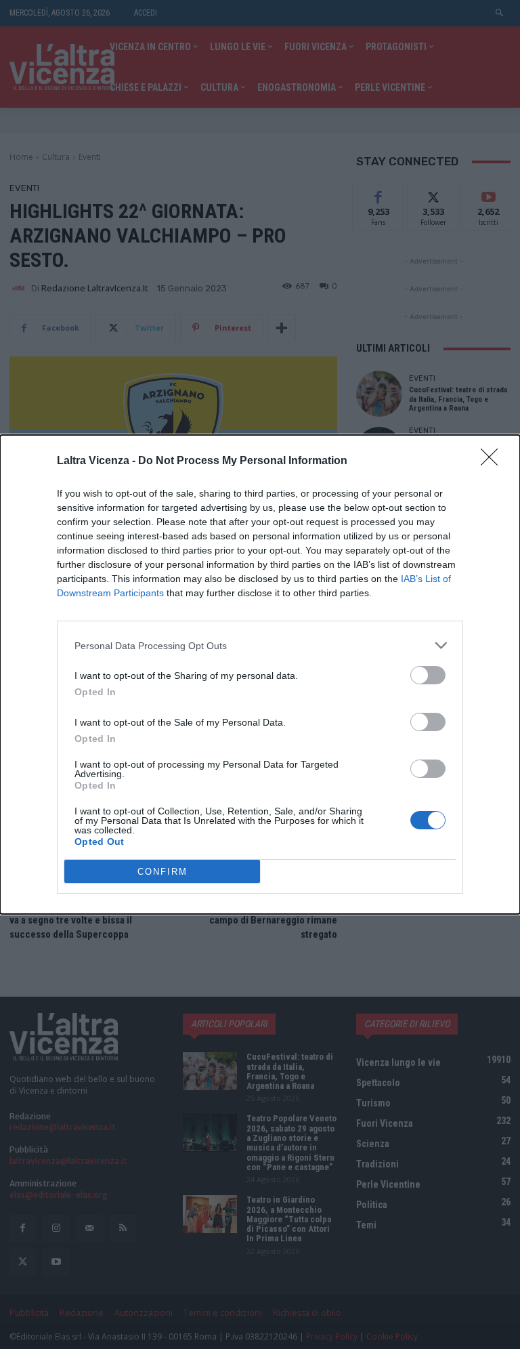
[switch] (428, 675)
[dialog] (260, 674)
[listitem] (260, 645)
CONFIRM (162, 872)
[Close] (493, 461)
